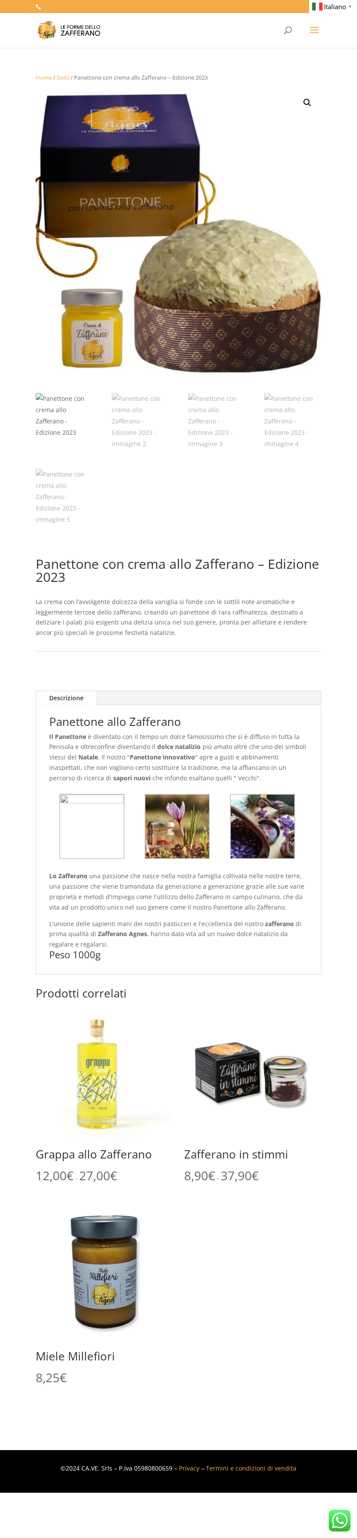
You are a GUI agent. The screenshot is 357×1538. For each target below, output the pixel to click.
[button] (307, 103)
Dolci (63, 77)
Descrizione (66, 698)
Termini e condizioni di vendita (251, 1468)
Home (44, 77)
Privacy (189, 1468)
